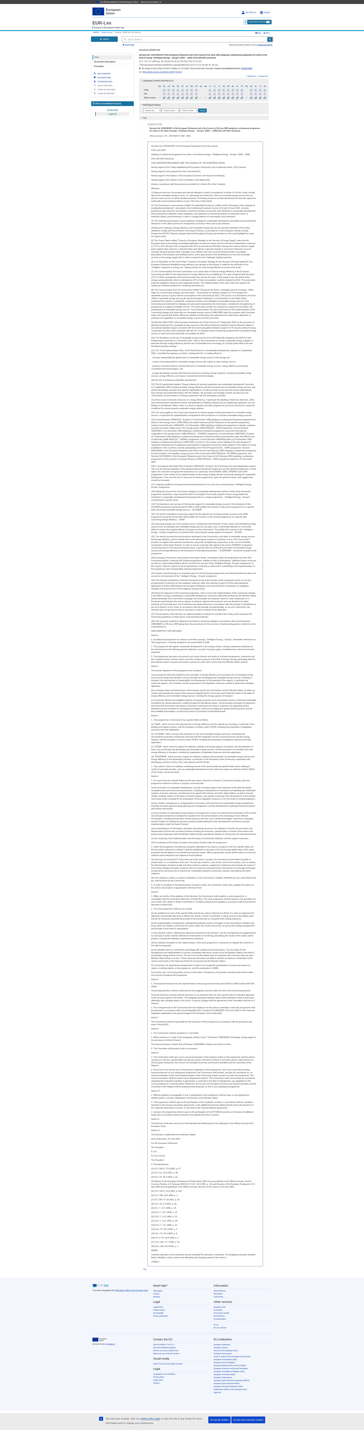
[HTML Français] (196, 90)
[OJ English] (192, 98)
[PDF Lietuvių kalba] (219, 94)
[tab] (204, 81)
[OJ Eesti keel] (182, 98)
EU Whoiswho (219, 1316)
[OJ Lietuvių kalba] (219, 98)
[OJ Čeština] (169, 98)
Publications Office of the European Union (131, 1290)
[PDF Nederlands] (233, 94)
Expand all (252, 76)
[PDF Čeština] (169, 94)
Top (144, 1269)
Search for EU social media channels (168, 1364)
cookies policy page (150, 1418)
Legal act (112, 114)
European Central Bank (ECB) (225, 1359)
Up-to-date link (104, 73)
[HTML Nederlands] (233, 90)
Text (97, 57)
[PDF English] (192, 94)
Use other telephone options (164, 1347)
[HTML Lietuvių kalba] (219, 90)
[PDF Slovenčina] (251, 94)
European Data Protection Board (226, 1383)
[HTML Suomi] (260, 90)
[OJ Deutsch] (178, 98)
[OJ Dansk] (173, 98)
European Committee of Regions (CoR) (229, 1371)
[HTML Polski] (237, 90)
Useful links (218, 1297)
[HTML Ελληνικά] (187, 90)
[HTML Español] (164, 90)
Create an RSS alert (106, 93)
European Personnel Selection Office (228, 1386)
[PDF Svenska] (265, 94)
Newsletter (218, 1294)
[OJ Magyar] (224, 98)
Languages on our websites (164, 1374)
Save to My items (105, 85)
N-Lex (216, 1325)
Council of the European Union (226, 1350)
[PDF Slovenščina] (256, 94)
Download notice (105, 81)
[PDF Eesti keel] (182, 94)
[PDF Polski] (237, 94)
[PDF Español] (164, 94)
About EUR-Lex (220, 1291)
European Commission (223, 1353)
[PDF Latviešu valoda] (214, 94)
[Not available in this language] (160, 90)
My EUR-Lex (251, 13)
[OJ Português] (242, 98)
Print (267, 33)
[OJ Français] (196, 98)
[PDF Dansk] (173, 94)
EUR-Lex (101, 22)
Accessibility (158, 1313)
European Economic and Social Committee (231, 1368)
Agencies (217, 1392)
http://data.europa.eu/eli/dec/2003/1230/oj (162, 72)
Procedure (99, 66)
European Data (220, 1307)
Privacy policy (158, 1377)
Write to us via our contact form (165, 1350)
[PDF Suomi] (260, 94)
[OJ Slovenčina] (251, 98)
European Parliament (222, 1345)
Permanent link (104, 77)
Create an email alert (107, 89)
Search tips (129, 45)
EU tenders (218, 1310)
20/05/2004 (112, 110)
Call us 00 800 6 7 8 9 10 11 (164, 1345)
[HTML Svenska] (265, 90)
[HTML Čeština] (169, 90)
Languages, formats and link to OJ (158, 81)
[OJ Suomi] (260, 98)
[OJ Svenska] (265, 98)
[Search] (270, 39)
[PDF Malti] (228, 94)
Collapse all (263, 76)
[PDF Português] (242, 94)
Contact (156, 1294)
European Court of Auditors (224, 1362)
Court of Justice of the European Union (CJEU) (232, 1356)
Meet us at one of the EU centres (166, 1353)
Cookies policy (159, 1310)
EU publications (220, 1319)
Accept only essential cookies (248, 1420)
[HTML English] (192, 90)
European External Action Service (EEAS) (230, 1365)
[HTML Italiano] (210, 90)
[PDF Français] (196, 94)
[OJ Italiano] (210, 98)
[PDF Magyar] (224, 94)
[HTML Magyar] (224, 90)
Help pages (157, 1291)
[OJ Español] (164, 98)
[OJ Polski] (237, 98)
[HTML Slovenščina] (256, 90)
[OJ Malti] (228, 98)
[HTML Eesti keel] (182, 90)
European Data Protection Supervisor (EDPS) (231, 1380)
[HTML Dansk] (173, 90)
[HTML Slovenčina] (251, 90)
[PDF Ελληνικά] (187, 94)
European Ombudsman (223, 1377)
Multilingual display (152, 105)
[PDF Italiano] (210, 94)
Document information (104, 61)
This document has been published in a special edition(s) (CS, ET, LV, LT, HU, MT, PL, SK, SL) (178, 65)
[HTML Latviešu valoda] (214, 90)
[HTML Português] (242, 90)
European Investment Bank (224, 1374)
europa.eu (111, 1344)
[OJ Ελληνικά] (187, 98)
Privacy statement (160, 1316)
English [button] (267, 13)
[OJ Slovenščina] (256, 98)
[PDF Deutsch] (178, 94)
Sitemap (156, 1297)
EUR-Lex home (107, 32)
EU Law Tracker (220, 1328)
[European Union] (99, 1340)
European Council (221, 1347)
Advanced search (265, 45)
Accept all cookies (219, 1420)
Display (202, 111)
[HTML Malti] (228, 90)
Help (259, 33)
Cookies (156, 1383)
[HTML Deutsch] (178, 90)
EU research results (221, 1313)
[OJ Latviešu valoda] (214, 98)
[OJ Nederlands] (233, 98)
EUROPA (96, 32)
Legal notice (158, 1307)
